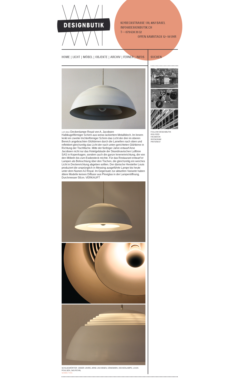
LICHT (77, 57)
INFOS (140, 57)
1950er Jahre (84, 368)
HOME (67, 57)
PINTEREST (156, 142)
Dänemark (113, 368)
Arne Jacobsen (99, 368)
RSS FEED (155, 134)
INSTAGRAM (156, 139)
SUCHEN (156, 57)
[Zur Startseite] (85, 45)
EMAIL (97, 373)
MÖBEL (88, 57)
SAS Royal (76, 370)
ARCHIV (116, 57)
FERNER (129, 57)
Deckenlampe (125, 368)
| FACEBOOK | (79, 373)
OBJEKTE (102, 57)
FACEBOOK (156, 137)
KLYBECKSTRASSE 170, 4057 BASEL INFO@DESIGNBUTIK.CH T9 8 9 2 (142, 27)
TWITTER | (90, 373)
